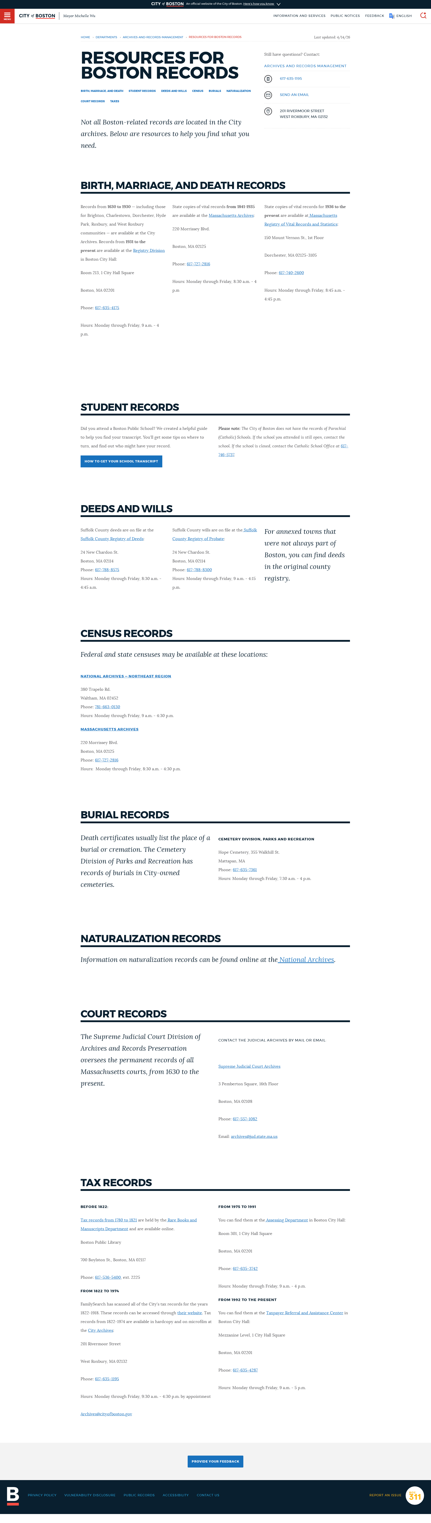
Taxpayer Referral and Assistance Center (304, 1313)
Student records (142, 91)
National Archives (306, 960)
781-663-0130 (107, 707)
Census (197, 91)
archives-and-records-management (153, 37)
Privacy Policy (42, 1495)
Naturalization (238, 91)
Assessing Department (287, 1220)
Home (85, 37)
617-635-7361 (245, 870)
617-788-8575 (107, 570)
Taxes (114, 101)
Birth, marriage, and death (102, 91)
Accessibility (176, 1495)
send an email (294, 95)
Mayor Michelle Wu (79, 16)
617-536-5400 (108, 1278)
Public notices (345, 16)
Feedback (374, 16)
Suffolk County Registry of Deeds (112, 539)
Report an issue (385, 1495)
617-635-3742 (245, 1269)
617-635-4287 (245, 1370)
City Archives (100, 1331)
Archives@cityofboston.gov (106, 1414)
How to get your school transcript (121, 461)
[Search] (421, 16)
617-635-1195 (291, 78)
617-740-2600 (291, 273)
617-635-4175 (107, 308)
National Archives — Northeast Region (126, 676)
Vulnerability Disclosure (90, 1495)
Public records (139, 1495)
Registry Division (149, 251)
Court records (93, 101)
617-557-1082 (245, 1119)
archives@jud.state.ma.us (254, 1137)
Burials (215, 91)
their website (189, 1313)
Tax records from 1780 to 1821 (109, 1220)
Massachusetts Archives (231, 216)
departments (106, 37)
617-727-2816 (198, 264)
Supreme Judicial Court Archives (249, 1067)
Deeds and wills (174, 91)
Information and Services (299, 16)
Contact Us (208, 1495)
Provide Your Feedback (215, 1461)
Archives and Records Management (305, 66)
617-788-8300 (199, 570)
